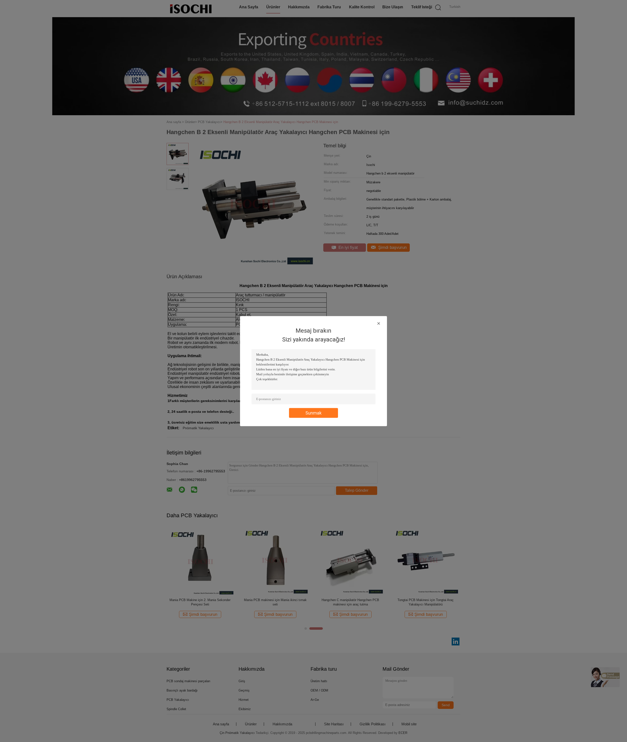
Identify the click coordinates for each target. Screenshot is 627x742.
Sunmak (313, 412)
